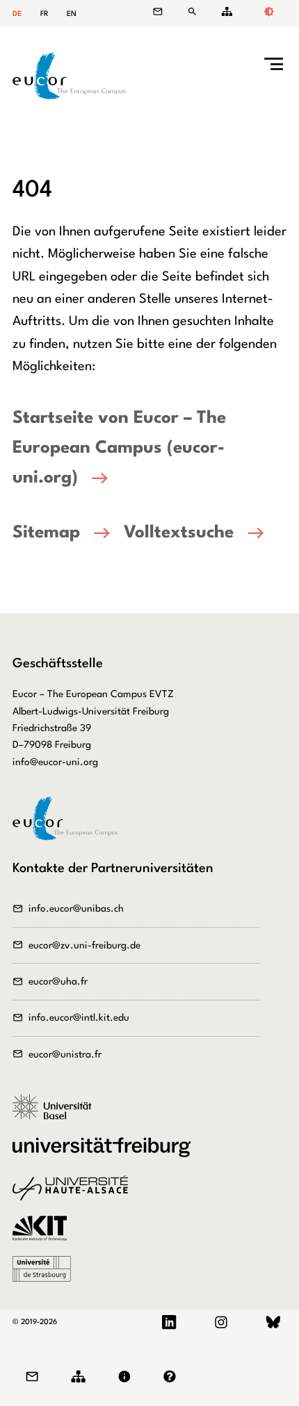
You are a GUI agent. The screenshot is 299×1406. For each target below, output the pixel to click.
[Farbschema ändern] (268, 13)
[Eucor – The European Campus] (69, 96)
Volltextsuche (179, 533)
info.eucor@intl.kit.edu (79, 1018)
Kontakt (164, 11)
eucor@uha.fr (58, 982)
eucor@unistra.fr (65, 1055)
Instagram (221, 1322)
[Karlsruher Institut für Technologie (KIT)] (44, 1236)
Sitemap (224, 11)
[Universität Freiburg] (106, 1155)
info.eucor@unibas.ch (76, 909)
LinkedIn (169, 1322)
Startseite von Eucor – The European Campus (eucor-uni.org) (119, 448)
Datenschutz (173, 1376)
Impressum (128, 1376)
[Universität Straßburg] (46, 1276)
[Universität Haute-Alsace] (75, 1195)
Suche (195, 11)
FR (44, 14)
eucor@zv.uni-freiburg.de (84, 946)
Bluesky (273, 1322)
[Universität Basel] (57, 1114)
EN (71, 14)
